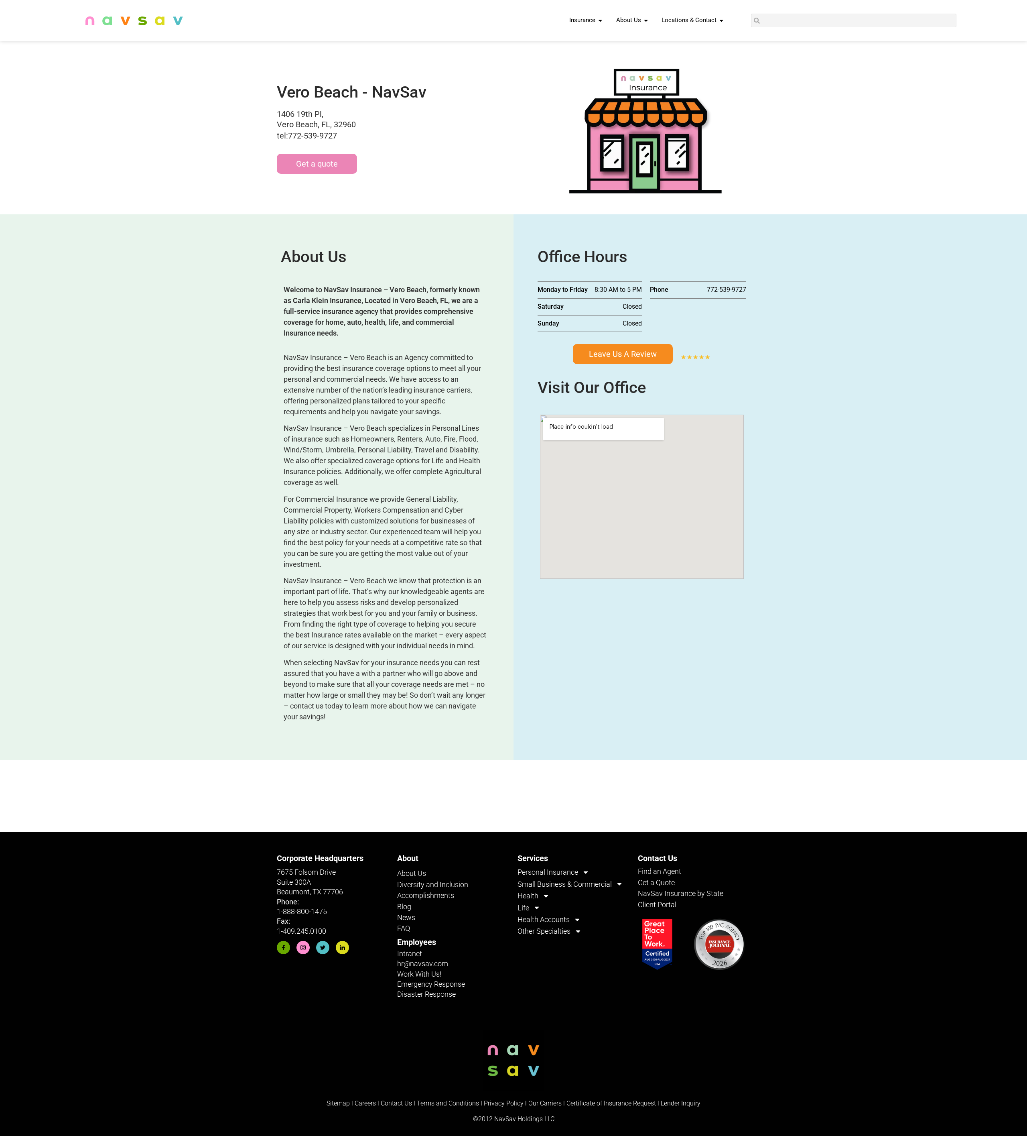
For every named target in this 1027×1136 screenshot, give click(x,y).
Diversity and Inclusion (432, 884)
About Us (411, 873)
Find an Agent (659, 871)
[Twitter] (322, 947)
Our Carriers (545, 1103)
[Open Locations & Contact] (721, 20)
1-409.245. (293, 931)
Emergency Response (431, 984)
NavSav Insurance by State (680, 893)
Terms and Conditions (448, 1103)
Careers (366, 1103)
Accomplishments (425, 895)
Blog (404, 906)
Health (528, 896)
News (406, 917)
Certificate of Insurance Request (611, 1103)
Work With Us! (419, 974)
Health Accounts (544, 919)
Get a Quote (656, 882)
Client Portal (657, 904)
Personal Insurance (548, 872)
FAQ (403, 928)
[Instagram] (303, 947)
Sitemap (338, 1103)
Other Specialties (544, 931)
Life (523, 908)
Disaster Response (426, 994)
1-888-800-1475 (302, 911)
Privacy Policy (504, 1103)
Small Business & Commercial (565, 884)
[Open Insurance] (600, 20)
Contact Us (396, 1103)
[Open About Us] (646, 20)
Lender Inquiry (680, 1103)
